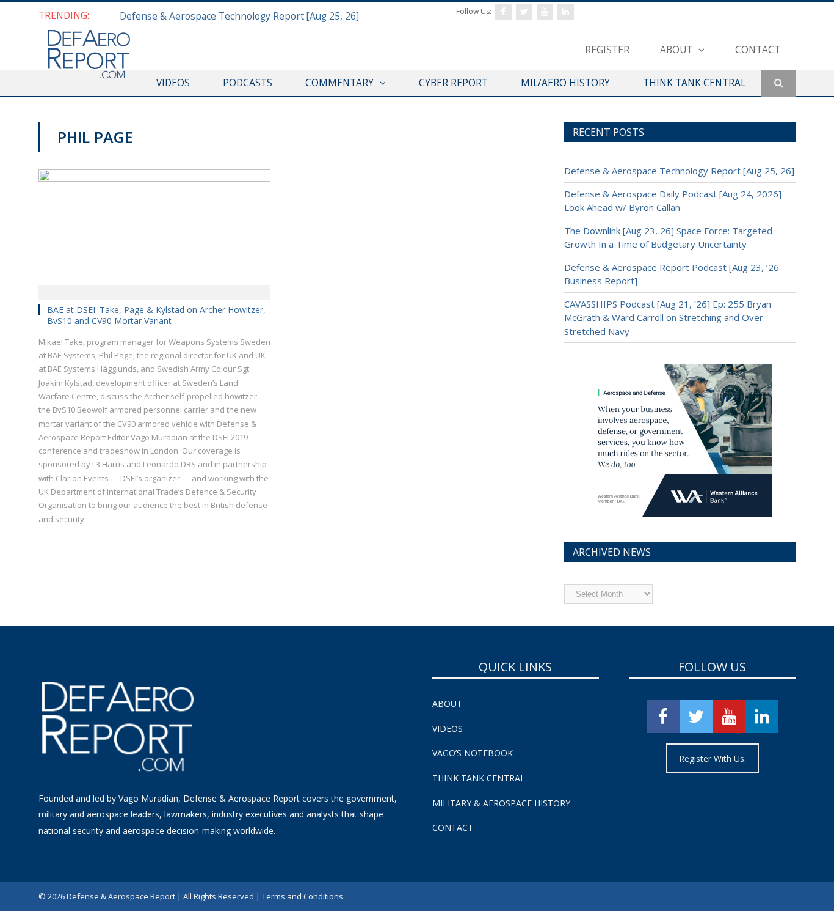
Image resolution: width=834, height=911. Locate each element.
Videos (447, 728)
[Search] (778, 83)
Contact (757, 49)
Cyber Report (453, 82)
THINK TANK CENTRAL (694, 82)
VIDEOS (173, 82)
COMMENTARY (339, 82)
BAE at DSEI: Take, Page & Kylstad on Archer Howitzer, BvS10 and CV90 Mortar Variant (156, 315)
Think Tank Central (478, 778)
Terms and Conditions (302, 896)
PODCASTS (247, 82)
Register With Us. (712, 758)
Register (607, 49)
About (676, 49)
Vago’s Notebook (472, 753)
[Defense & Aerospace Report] (88, 54)
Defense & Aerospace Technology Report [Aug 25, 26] (239, 16)
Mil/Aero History (565, 82)
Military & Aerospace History (501, 803)
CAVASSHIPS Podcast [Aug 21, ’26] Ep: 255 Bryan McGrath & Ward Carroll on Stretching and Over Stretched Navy (667, 317)
